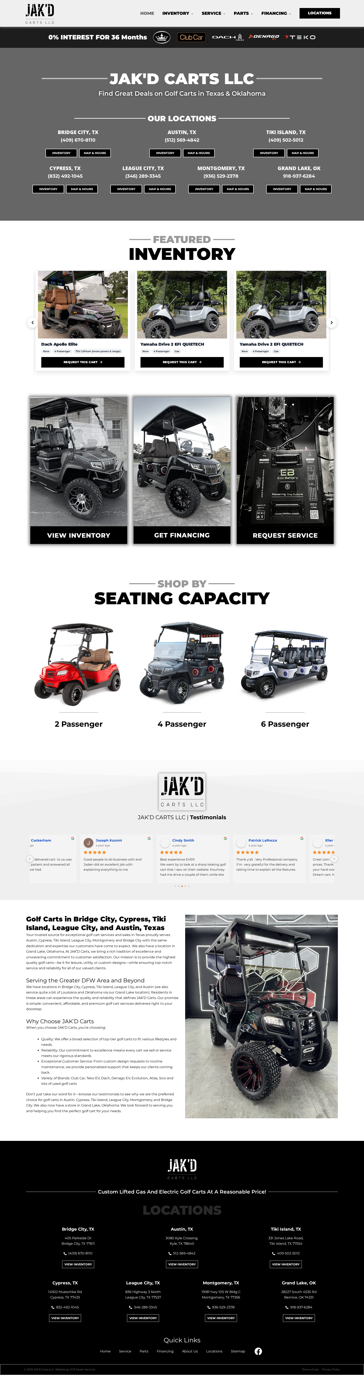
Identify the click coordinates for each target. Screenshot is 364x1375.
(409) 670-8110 (78, 140)
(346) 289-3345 (143, 176)
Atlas (153, 1078)
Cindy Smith (134, 840)
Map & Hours (95, 153)
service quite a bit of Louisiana (51, 992)
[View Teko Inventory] (300, 37)
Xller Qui (283, 840)
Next (331, 322)
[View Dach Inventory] (228, 37)
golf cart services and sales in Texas (115, 935)
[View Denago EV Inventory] (264, 37)
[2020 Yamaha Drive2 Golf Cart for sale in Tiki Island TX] (281, 304)
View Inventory (78, 535)
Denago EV (120, 1078)
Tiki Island (99, 1100)
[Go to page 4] (188, 886)
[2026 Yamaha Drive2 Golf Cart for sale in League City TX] (182, 304)
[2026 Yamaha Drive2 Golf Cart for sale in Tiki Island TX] (83, 304)
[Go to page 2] (182, 886)
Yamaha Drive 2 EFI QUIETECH (73, 344)
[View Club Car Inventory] (192, 37)
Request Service (285, 535)
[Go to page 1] (178, 886)
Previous (32, 322)
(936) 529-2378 (220, 176)
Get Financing (182, 535)
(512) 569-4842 (182, 140)
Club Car (78, 1078)
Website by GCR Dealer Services (75, 1369)
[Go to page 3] (185, 886)
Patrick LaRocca (213, 840)
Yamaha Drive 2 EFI (260, 344)
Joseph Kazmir (60, 840)
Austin (69, 1100)
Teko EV (93, 1078)
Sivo (162, 1078)
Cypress (82, 1100)
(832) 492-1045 (65, 176)
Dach (105, 1078)
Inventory (61, 153)
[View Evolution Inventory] (161, 37)
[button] (191, 13)
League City (118, 1100)
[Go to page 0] (175, 886)
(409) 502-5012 (286, 140)
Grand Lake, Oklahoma (45, 951)
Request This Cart (81, 362)
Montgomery (141, 1100)
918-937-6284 (299, 176)
